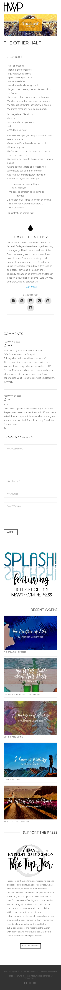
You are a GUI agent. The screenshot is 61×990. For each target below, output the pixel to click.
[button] (56, 7)
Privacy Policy (30, 978)
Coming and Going (13, 737)
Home (10, 976)
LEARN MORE (30, 287)
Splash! (20, 976)
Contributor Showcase (38, 976)
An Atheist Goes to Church (17, 822)
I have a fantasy (12, 779)
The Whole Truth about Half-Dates (22, 694)
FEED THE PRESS (30, 945)
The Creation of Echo (15, 652)
